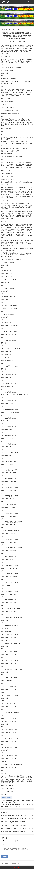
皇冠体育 (8, 29)
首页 (2, 29)
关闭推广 (18, 867)
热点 (14, 29)
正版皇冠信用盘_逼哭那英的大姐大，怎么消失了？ (13, 818)
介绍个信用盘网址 (6, 797)
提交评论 (5, 856)
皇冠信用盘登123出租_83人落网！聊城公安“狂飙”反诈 (14, 831)
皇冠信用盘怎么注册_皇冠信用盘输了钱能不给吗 (13, 822)
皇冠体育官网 (5, 2)
